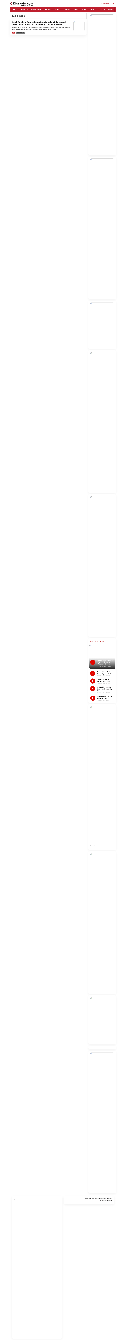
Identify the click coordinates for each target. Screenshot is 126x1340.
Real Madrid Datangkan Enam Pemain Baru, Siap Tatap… (104, 689)
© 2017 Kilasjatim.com (106, 1200)
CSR (13, 32)
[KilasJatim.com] (21, 4)
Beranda (87, 1198)
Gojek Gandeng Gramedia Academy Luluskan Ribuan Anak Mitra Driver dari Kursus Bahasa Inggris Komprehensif (39, 23)
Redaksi (110, 1198)
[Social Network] (114, 3)
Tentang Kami (95, 1198)
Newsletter (103, 1198)
